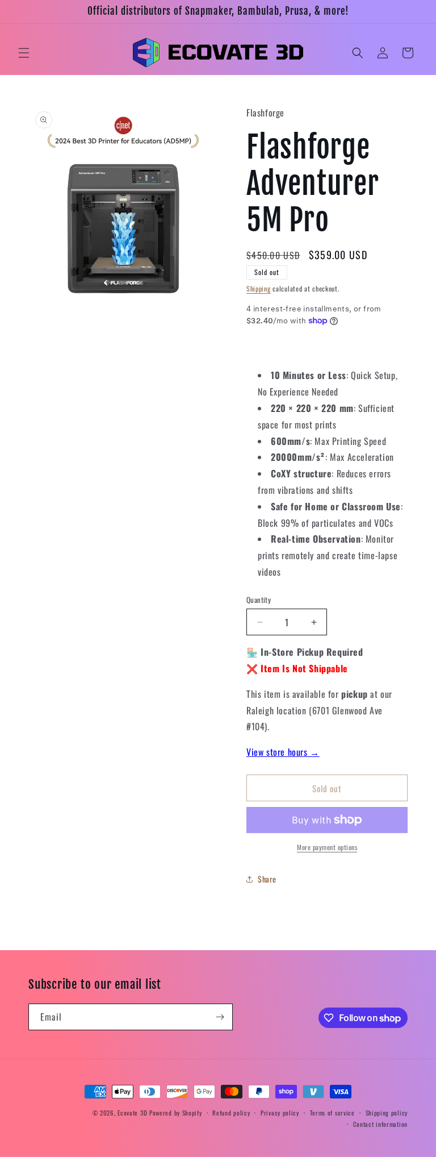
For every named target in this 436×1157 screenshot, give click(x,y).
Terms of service (332, 1112)
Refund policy (231, 1112)
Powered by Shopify (175, 1112)
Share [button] (267, 879)
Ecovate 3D (132, 1112)
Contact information (380, 1124)
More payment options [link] (327, 847)
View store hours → (283, 752)
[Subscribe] (219, 1017)
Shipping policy (387, 1112)
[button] (23, 52)
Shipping (258, 288)
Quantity (258, 599)
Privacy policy (280, 1112)
